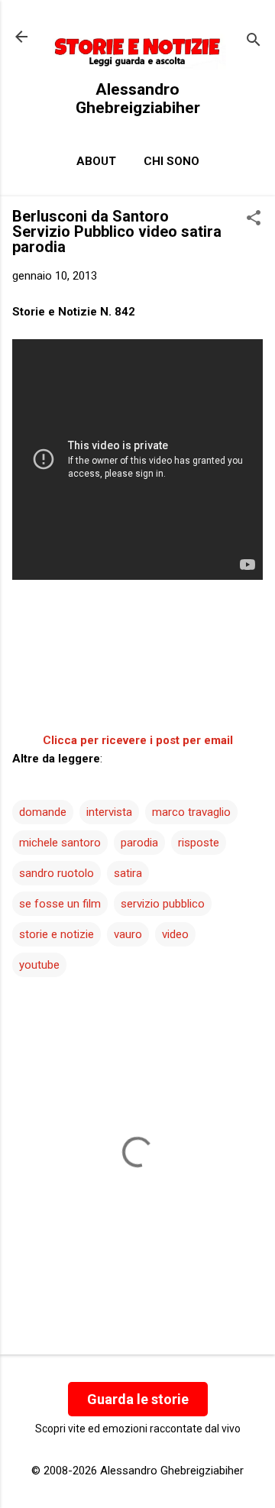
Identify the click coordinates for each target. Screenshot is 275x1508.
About (96, 161)
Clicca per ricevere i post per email (138, 740)
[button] (253, 219)
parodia (139, 842)
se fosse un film (60, 904)
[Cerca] (253, 41)
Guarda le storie (138, 1399)
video (175, 934)
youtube (39, 965)
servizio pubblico (163, 904)
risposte (198, 842)
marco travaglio (191, 812)
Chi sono (171, 161)
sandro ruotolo (56, 873)
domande (42, 812)
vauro (128, 934)
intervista (109, 812)
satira (128, 873)
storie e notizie (56, 934)
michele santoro (60, 842)
